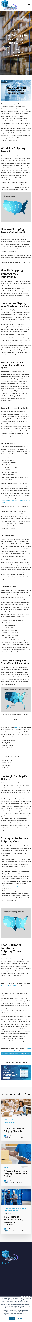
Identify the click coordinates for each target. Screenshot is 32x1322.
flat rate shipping (12, 886)
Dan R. (17, 49)
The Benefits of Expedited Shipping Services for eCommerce (13, 1221)
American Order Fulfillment (10, 986)
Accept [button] (12, 1318)
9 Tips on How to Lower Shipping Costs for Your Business (15, 1174)
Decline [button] (20, 1318)
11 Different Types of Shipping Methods (14, 1130)
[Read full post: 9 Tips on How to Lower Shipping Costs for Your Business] (16, 1154)
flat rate (17, 727)
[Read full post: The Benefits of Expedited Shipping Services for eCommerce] (16, 1197)
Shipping (16, 29)
